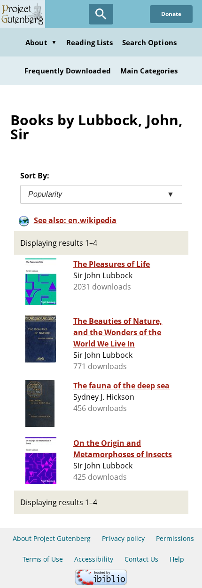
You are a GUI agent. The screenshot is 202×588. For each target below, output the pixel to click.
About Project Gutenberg (52, 538)
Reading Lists (89, 42)
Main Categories (149, 70)
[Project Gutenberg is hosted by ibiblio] (101, 582)
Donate (171, 14)
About (40, 42)
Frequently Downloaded (67, 70)
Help (177, 559)
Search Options (149, 42)
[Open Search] (101, 14)
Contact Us (141, 559)
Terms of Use (43, 559)
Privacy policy (123, 538)
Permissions (175, 538)
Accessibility (93, 559)
